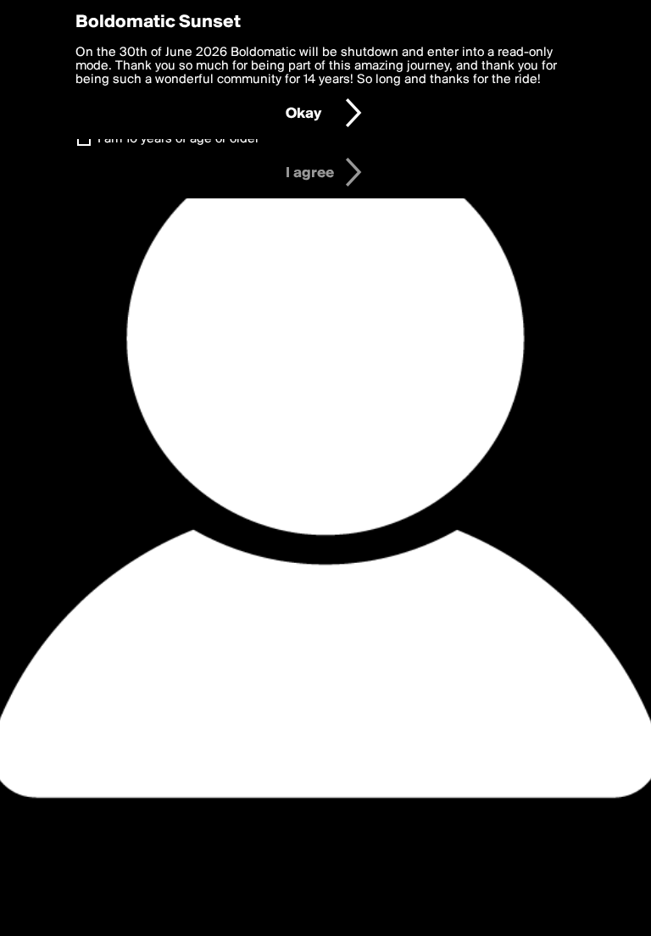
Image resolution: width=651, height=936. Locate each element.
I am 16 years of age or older (178, 139)
